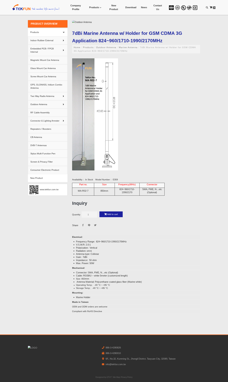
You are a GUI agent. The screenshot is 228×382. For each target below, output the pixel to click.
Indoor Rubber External (41, 40)
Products (94, 7)
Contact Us (157, 7)
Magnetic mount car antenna (44, 60)
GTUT (109, 377)
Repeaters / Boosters (40, 129)
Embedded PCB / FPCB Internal (42, 50)
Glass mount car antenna (43, 68)
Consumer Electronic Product (44, 170)
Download (130, 7)
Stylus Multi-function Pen (42, 153)
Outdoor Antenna (38, 104)
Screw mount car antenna (43, 76)
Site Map (116, 377)
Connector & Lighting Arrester (44, 120)
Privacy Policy (126, 377)
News (144, 7)
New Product (113, 7)
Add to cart (112, 214)
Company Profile (75, 7)
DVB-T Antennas (38, 145)
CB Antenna (36, 137)
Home (77, 47)
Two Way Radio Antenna (42, 96)
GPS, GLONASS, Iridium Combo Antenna (46, 86)
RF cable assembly (40, 112)
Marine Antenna (128, 47)
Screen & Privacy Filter (41, 162)
